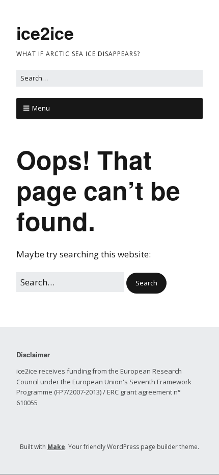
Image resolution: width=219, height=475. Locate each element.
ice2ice (45, 32)
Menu (41, 108)
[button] (146, 283)
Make (56, 446)
